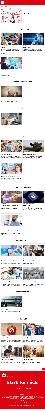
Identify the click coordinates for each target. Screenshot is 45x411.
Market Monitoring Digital (29, 259)
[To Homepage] (7, 2)
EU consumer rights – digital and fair (9, 205)
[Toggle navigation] (43, 2)
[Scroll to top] (43, 369)
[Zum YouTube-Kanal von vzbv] (22, 388)
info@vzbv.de (22, 406)
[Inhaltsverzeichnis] (1, 63)
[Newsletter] (29, 388)
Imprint (16, 391)
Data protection (27, 47)
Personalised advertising (7, 71)
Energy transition (5, 99)
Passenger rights (5, 310)
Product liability (4, 229)
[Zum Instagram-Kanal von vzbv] (19, 388)
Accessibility (27, 391)
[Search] (40, 2)
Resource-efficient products (7, 359)
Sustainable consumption (29, 359)
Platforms (3, 47)
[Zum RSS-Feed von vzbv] (26, 388)
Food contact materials (6, 154)
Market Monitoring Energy (29, 281)
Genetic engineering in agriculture (31, 154)
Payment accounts (5, 127)
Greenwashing (4, 337)
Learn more (22, 400)
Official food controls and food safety (9, 176)
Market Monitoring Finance (7, 281)
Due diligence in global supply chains (32, 337)
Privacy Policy (21, 391)
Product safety (26, 205)
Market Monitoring (5, 259)
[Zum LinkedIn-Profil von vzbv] (15, 388)
